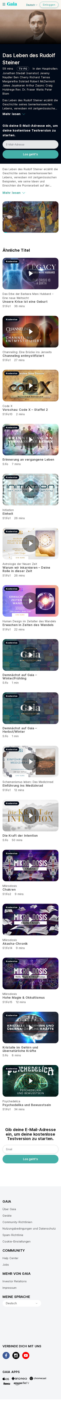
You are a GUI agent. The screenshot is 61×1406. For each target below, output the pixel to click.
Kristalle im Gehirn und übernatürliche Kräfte (20, 1049)
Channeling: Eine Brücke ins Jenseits (27, 352)
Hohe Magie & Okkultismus (24, 997)
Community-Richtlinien (17, 1222)
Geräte (7, 1215)
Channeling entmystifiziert (23, 355)
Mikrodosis (10, 886)
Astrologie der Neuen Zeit (20, 564)
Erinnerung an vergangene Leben (28, 459)
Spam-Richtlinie (13, 1235)
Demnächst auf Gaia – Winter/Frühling (20, 676)
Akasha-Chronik (15, 943)
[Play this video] (30, 273)
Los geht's (30, 154)
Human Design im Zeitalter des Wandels (29, 621)
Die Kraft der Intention (20, 835)
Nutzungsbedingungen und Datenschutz (29, 1228)
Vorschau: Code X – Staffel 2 (25, 409)
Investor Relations (15, 1281)
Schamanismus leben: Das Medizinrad (28, 782)
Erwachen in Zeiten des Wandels (28, 625)
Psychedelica (11, 1101)
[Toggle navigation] (4, 4)
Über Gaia (9, 1209)
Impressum (10, 1287)
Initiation (8, 510)
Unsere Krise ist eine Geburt (25, 301)
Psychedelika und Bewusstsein (27, 1105)
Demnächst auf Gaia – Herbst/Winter (20, 729)
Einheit (8, 513)
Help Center (10, 1258)
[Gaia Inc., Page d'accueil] (12, 4)
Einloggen (49, 4)
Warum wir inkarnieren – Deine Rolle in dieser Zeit (26, 569)
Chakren (9, 889)
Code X (8, 406)
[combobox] (22, 1303)
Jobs (6, 1264)
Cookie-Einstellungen (17, 1241)
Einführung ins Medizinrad (23, 785)
